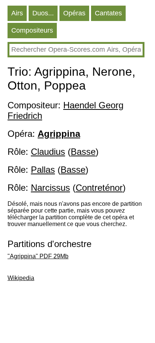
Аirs (17, 13)
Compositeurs (32, 30)
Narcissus (50, 188)
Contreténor (99, 188)
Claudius (48, 152)
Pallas (43, 170)
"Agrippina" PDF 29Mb (38, 256)
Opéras (74, 13)
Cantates (108, 13)
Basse (83, 152)
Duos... (43, 13)
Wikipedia (21, 278)
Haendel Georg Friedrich (65, 110)
